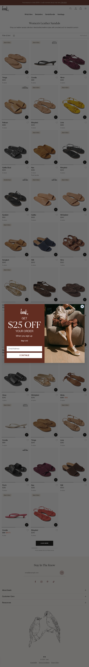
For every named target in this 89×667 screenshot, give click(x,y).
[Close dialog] (82, 306)
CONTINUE (24, 355)
